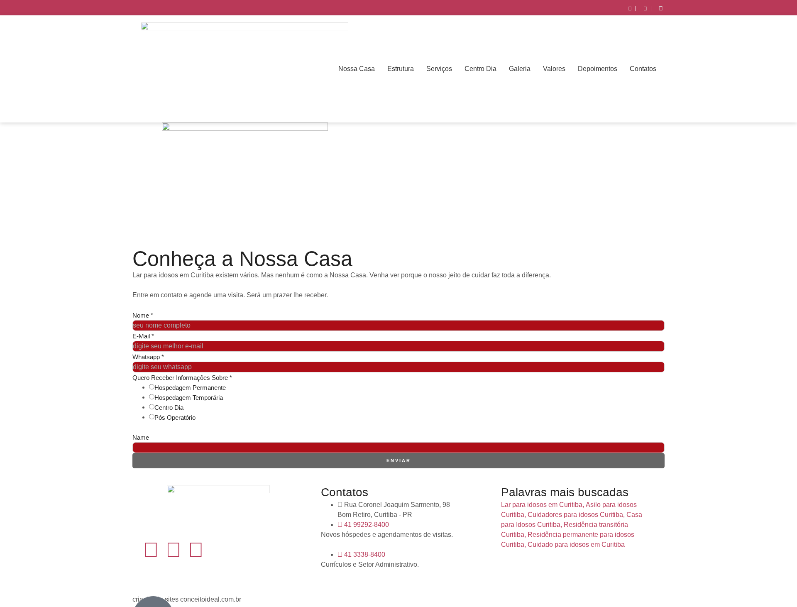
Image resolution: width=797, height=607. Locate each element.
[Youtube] (196, 549)
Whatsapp (148, 356)
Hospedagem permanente (190, 387)
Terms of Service (303, 427)
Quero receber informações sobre (182, 377)
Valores (554, 68)
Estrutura (400, 68)
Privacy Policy (261, 427)
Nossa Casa (356, 68)
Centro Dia (480, 68)
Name (140, 437)
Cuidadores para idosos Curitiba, (576, 514)
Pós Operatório (175, 417)
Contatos (643, 68)
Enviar (398, 460)
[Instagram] (173, 549)
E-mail (143, 336)
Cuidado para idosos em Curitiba (576, 544)
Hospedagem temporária (188, 397)
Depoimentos (597, 68)
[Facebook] (151, 549)
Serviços (439, 68)
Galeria (520, 68)
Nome (142, 315)
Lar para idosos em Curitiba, (542, 504)
